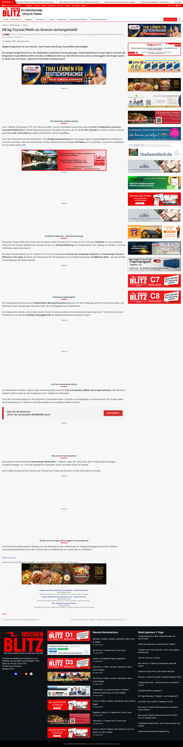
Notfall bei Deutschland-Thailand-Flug (153, 731)
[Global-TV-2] (154, 254)
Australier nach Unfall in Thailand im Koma (155, 701)
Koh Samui (76, 5)
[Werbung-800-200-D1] (68, 640)
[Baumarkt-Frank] (154, 238)
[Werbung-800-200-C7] (154, 287)
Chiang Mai (51, 5)
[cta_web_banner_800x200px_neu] (154, 140)
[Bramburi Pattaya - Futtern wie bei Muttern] (64, 584)
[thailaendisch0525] (154, 156)
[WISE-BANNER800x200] (154, 189)
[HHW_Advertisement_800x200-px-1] (68, 696)
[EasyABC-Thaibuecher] (154, 72)
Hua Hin (60, 5)
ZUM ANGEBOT (113, 413)
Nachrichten (16, 19)
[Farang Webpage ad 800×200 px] (154, 123)
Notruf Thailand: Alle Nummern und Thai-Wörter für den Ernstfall (63, 2)
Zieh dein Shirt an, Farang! (148, 658)
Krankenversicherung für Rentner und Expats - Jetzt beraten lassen (64, 590)
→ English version (72, 562)
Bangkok (29, 5)
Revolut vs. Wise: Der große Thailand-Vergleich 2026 (159, 677)
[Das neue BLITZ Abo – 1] (154, 205)
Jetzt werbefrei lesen (78, 19)
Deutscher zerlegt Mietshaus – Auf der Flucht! (138, 2)
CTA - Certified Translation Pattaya (64, 603)
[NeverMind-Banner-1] (154, 172)
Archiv (51, 19)
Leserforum (61, 19)
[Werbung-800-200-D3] (68, 668)
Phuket (67, 5)
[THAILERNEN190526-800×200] (64, 84)
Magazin (28, 19)
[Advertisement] (64, 104)
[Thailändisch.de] (68, 654)
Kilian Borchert (23, 41)
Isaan (44, 5)
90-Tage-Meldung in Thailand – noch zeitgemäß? (158, 696)
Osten (4, 614)
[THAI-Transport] (154, 270)
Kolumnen (40, 19)
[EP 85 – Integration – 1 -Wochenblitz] (68, 682)
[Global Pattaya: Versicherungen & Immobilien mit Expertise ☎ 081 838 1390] (72, 170)
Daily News (11, 558)
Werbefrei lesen (170, 19)
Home (5, 19)
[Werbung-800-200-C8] (154, 303)
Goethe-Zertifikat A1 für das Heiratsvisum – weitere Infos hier (64, 597)
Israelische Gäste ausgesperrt (114, 658)
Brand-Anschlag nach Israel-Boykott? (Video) (156, 644)
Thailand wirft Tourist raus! (114, 650)
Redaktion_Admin (100, 712)
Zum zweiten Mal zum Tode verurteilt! (169, 2)
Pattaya (37, 5)
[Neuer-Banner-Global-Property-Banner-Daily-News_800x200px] (154, 55)
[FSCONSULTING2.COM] (154, 107)
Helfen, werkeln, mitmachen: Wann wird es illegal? (103, 2)
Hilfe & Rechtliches (98, 19)
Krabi (83, 5)
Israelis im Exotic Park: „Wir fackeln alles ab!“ (156, 671)
